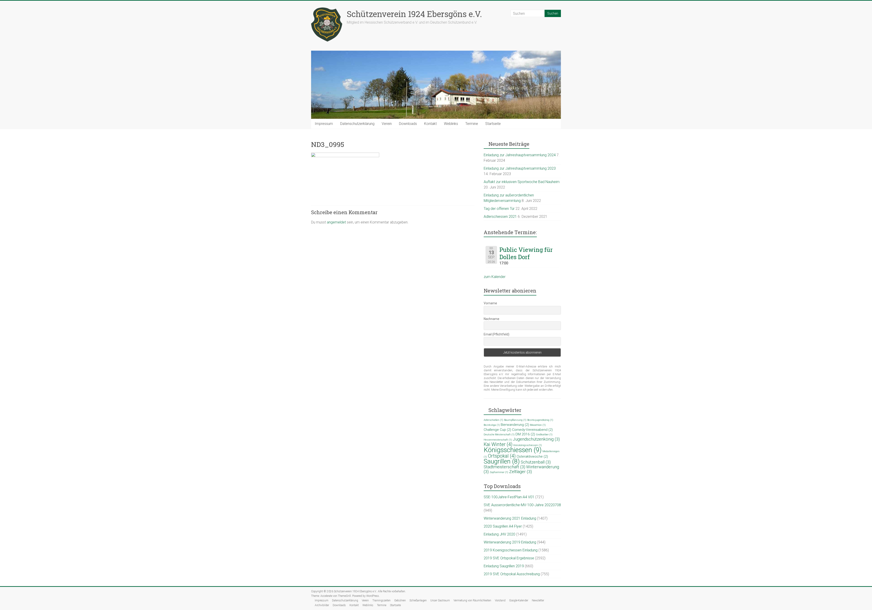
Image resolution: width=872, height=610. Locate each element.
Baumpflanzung (515, 420)
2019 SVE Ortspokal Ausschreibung (512, 574)
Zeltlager (520, 471)
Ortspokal (502, 456)
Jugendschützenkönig (536, 439)
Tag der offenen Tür (499, 208)
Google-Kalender (518, 600)
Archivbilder (322, 605)
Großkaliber (544, 434)
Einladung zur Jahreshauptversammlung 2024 (520, 155)
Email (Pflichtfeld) (496, 334)
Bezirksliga (492, 425)
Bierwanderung (515, 425)
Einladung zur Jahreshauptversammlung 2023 (520, 168)
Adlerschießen (493, 420)
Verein (387, 124)
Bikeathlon (538, 425)
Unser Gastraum (440, 600)
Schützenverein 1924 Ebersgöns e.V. (414, 13)
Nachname (491, 319)
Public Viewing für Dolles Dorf (526, 253)
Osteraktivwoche (532, 456)
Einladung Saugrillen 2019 (504, 566)
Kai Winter (498, 444)
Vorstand (500, 600)
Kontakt (430, 124)
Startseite (493, 124)
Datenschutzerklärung (357, 124)
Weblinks (451, 124)
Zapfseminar (499, 472)
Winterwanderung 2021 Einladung (510, 518)
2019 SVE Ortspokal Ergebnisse (509, 558)
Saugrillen (502, 461)
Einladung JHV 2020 (499, 534)
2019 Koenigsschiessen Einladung (511, 550)
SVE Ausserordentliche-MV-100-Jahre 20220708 (522, 505)
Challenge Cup (497, 430)
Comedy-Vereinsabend (532, 430)
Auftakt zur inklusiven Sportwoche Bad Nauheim (522, 182)
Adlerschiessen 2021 (500, 216)
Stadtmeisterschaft (504, 466)
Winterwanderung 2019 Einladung (510, 542)
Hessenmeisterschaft (498, 439)
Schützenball (536, 462)
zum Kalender (494, 277)
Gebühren (400, 600)
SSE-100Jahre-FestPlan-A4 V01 (509, 497)
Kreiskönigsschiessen (527, 445)
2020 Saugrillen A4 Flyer (503, 526)
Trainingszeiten (381, 600)
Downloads (408, 124)
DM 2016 (525, 434)
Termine (471, 124)
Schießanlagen (418, 600)
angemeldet (336, 222)
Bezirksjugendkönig (540, 420)
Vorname (490, 303)
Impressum (324, 124)
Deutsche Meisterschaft (499, 434)
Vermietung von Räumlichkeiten (472, 600)
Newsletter (538, 600)
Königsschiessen (513, 450)
